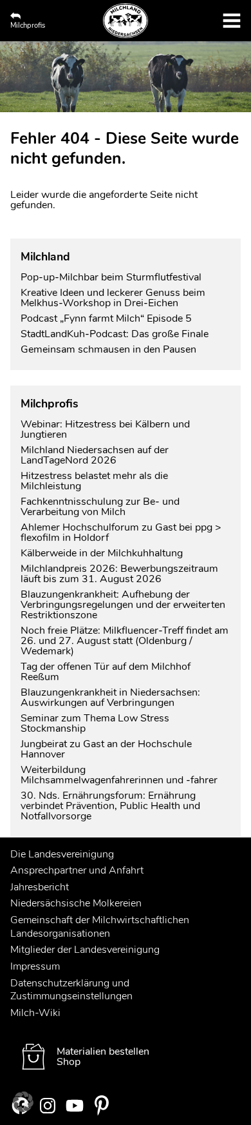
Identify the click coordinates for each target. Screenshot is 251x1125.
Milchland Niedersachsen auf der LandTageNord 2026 (95, 455)
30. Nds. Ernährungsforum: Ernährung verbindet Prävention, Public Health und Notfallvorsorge (110, 805)
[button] (23, 1102)
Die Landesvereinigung (62, 854)
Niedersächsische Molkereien (76, 903)
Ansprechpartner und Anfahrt (77, 870)
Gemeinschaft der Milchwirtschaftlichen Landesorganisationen (99, 927)
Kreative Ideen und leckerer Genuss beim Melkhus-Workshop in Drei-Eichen (113, 298)
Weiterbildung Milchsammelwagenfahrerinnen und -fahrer (119, 775)
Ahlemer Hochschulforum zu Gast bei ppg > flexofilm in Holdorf (121, 532)
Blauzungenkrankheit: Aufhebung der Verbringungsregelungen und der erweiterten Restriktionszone (123, 604)
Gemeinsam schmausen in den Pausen (108, 349)
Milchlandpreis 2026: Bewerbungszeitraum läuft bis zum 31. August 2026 (119, 574)
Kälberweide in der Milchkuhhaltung (102, 553)
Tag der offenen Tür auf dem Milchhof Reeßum (106, 672)
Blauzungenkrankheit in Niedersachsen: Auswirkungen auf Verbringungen (110, 697)
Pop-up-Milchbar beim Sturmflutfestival (112, 277)
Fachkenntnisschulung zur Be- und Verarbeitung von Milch (100, 506)
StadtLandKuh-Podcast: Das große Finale (115, 334)
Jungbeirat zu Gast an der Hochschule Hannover (106, 749)
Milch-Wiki (35, 1013)
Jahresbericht (39, 887)
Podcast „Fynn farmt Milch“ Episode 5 (106, 318)
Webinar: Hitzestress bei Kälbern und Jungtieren (105, 429)
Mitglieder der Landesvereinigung (85, 950)
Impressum (35, 966)
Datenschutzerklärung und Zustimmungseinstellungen (71, 990)
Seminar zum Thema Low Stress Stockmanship (95, 723)
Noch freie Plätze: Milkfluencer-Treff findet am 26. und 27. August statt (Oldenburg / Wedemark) (124, 640)
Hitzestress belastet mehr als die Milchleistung (94, 481)
